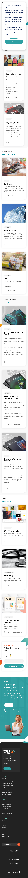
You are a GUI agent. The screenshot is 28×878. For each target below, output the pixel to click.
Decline (14, 45)
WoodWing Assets (6, 804)
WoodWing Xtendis (6, 808)
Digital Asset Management (8, 778)
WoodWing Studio (6, 802)
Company (4, 818)
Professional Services (7, 792)
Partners (4, 827)
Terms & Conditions (14, 867)
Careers (3, 832)
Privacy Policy (8, 23)
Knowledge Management (7, 787)
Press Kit (4, 834)
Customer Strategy (6, 794)
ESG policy (4, 825)
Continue (14, 41)
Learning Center (5, 836)
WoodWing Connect (6, 811)
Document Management (7, 783)
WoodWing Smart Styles (8, 813)
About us (4, 820)
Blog (3, 823)
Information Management (7, 785)
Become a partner (6, 829)
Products (4, 799)
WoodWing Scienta (6, 806)
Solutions (4, 776)
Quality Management (7, 790)
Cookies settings (14, 38)
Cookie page (18, 23)
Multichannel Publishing (7, 781)
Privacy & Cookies (14, 863)
